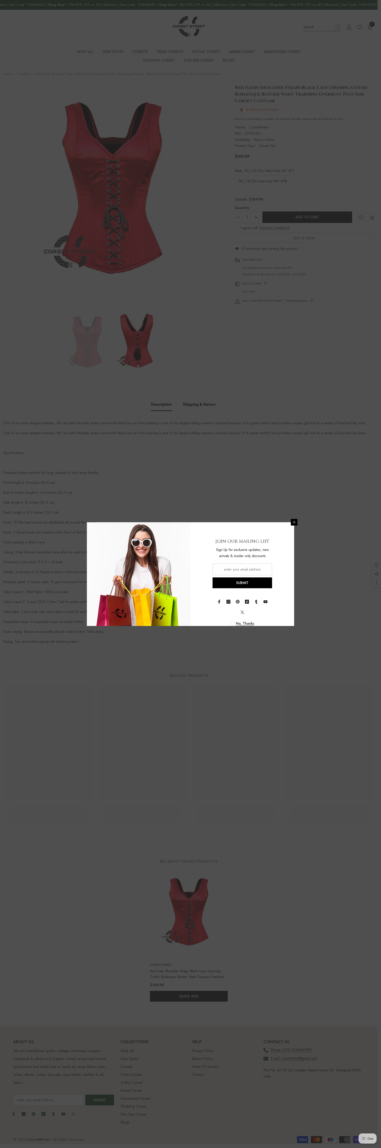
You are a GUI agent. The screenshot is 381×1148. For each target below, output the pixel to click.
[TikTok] (247, 601)
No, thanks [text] (245, 623)
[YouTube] (265, 601)
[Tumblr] (256, 601)
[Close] (294, 522)
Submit (242, 582)
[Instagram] (228, 601)
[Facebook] (219, 601)
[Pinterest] (237, 601)
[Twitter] (242, 612)
